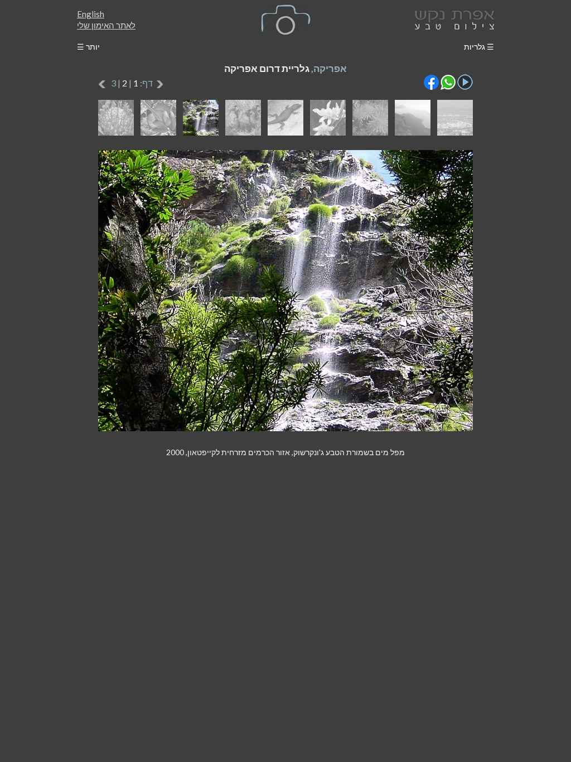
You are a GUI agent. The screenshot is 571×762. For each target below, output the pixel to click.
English (90, 14)
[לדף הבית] (452, 18)
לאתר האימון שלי (106, 25)
